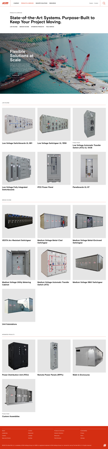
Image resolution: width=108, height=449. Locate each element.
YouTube (30, 438)
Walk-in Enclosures (81, 375)
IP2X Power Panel (45, 187)
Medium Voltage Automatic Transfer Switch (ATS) (53, 283)
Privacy (82, 433)
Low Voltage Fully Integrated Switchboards (14, 188)
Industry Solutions (41, 3)
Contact (96, 3)
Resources (52, 3)
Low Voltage (13, 26)
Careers (91, 3)
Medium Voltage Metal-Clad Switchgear (49, 241)
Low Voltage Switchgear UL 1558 (51, 143)
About (3, 430)
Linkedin (30, 435)
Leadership (4, 433)
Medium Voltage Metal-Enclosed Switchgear (87, 241)
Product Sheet (76, 142)
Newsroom (30, 433)
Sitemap (82, 438)
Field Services (57, 438)
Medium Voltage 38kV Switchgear (87, 282)
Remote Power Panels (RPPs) (50, 375)
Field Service (50, 26)
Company (16, 3)
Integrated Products (37, 26)
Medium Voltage (24, 26)
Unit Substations (9, 324)
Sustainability (83, 430)
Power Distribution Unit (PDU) (15, 375)
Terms (81, 435)
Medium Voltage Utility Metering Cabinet (16, 283)
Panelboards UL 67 (81, 187)
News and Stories (6, 438)
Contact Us (15, 75)
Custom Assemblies (11, 416)
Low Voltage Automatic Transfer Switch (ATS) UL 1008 (87, 146)
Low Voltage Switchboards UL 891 (17, 143)
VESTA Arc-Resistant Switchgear (16, 240)
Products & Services (27, 3)
